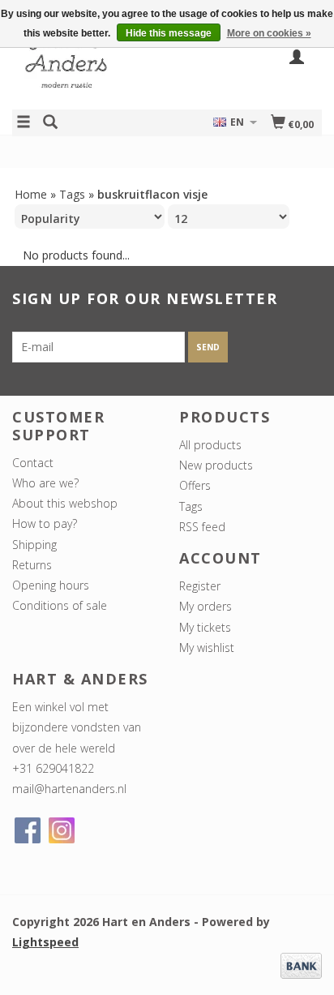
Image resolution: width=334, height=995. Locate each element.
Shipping (34, 544)
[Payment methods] (301, 963)
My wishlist (206, 647)
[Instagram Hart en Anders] (62, 830)
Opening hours (50, 585)
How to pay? (44, 523)
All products (210, 444)
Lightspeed (45, 942)
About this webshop (65, 503)
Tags (72, 194)
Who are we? (45, 483)
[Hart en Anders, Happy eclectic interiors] (89, 67)
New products (216, 465)
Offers (195, 485)
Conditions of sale (59, 605)
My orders (205, 606)
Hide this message (169, 33)
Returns (32, 565)
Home (31, 194)
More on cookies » (269, 33)
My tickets (205, 627)
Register (200, 586)
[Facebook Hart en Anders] (28, 830)
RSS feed (202, 526)
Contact (33, 462)
